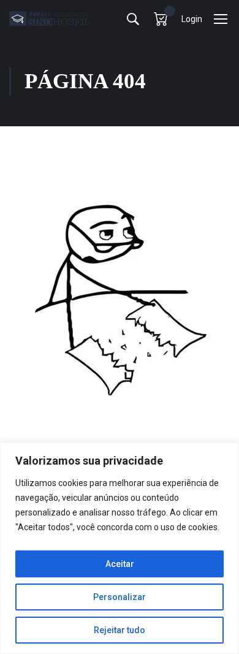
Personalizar (119, 597)
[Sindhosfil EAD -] (49, 18)
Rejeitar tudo (119, 630)
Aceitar (119, 564)
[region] (119, 548)
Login (191, 19)
